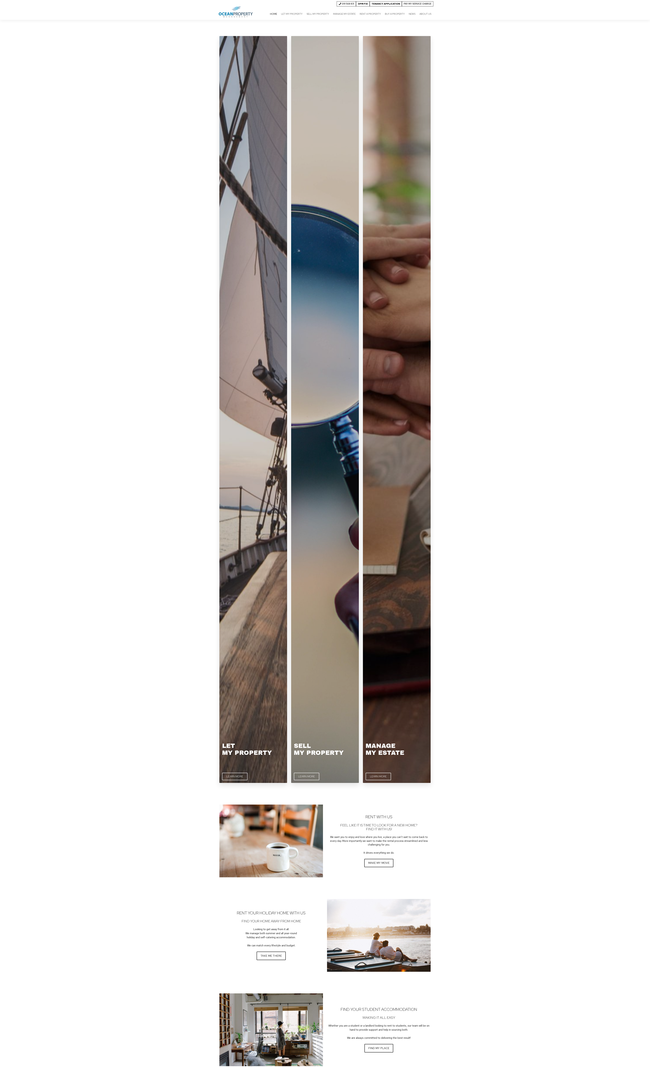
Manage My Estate (344, 13)
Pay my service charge (417, 3)
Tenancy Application (386, 3)
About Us (425, 13)
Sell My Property (318, 13)
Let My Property (291, 13)
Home (273, 13)
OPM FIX (363, 3)
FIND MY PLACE (378, 1048)
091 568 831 (347, 3)
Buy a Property (395, 13)
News (412, 13)
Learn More (234, 776)
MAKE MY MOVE (378, 863)
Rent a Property (370, 13)
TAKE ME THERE (271, 956)
